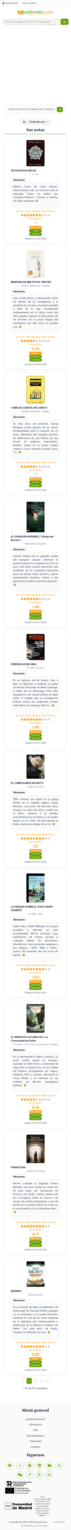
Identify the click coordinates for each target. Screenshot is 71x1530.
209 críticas (35, 618)
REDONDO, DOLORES (35, 543)
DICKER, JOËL (36, 914)
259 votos (35, 854)
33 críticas (35, 1245)
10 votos (35, 482)
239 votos (35, 1242)
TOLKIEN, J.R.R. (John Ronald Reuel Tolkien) (35, 1044)
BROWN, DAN (35, 1294)
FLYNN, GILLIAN (36, 667)
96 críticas (35, 1365)
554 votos (35, 735)
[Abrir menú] (65, 22)
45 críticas (35, 360)
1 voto (35, 231)
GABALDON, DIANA (35, 1171)
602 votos (35, 356)
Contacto (35, 1446)
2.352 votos (35, 985)
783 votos (35, 1362)
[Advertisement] (35, 66)
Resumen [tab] (19, 179)
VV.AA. (35, 174)
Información (35, 1424)
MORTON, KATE (36, 786)
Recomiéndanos (35, 1435)
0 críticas (35, 234)
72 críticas (35, 1118)
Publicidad (35, 1441)
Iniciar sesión (11, 3)
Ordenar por (37, 121)
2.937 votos (36, 1115)
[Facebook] (9, 1465)
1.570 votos (35, 614)
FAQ (35, 1430)
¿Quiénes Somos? (35, 1419)
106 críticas (35, 738)
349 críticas (35, 988)
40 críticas (35, 857)
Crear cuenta (29, 3)
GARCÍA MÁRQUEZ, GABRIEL (35, 285)
